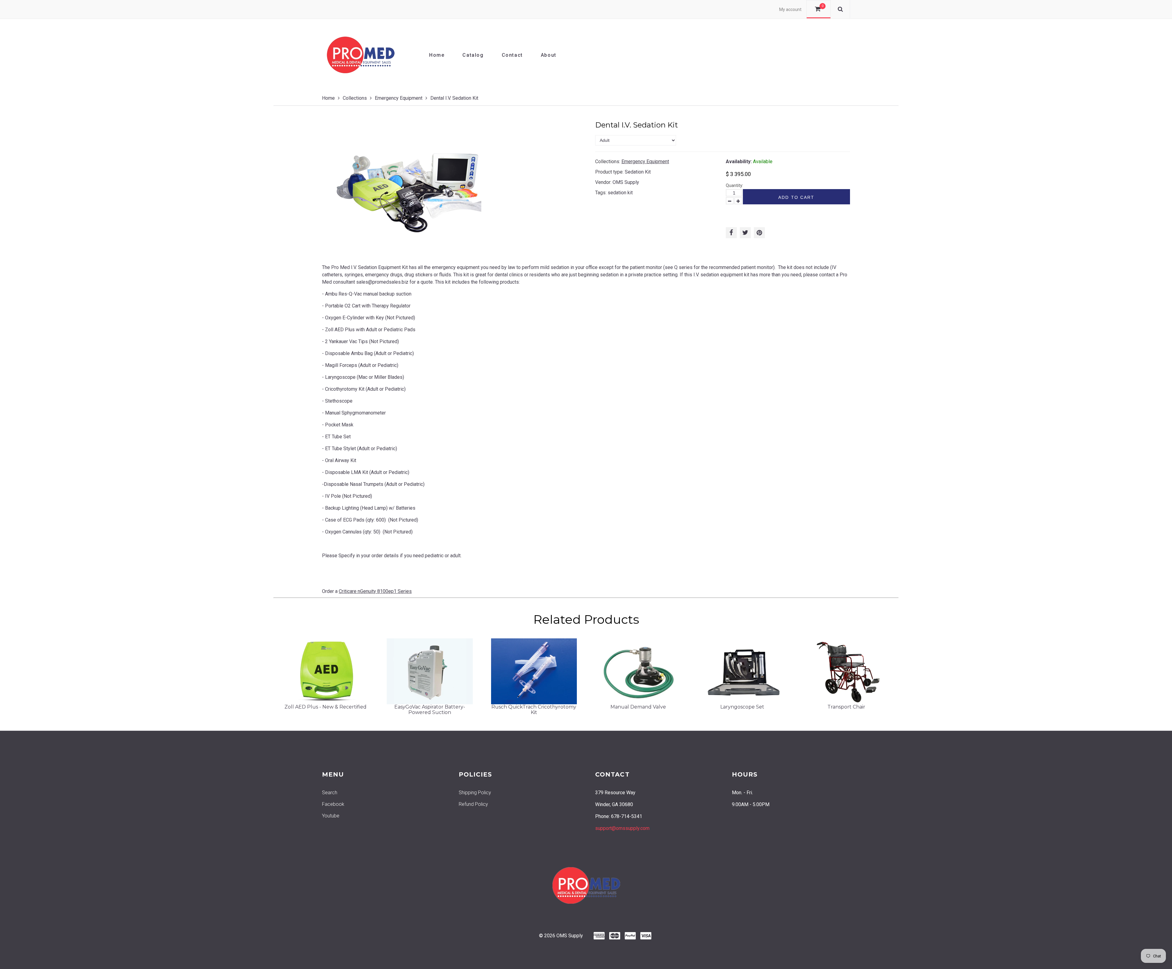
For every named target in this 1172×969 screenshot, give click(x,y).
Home (436, 55)
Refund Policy (473, 804)
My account (790, 9)
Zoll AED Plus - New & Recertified (325, 707)
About (548, 55)
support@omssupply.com (622, 828)
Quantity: (734, 185)
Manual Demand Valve (638, 707)
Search (329, 792)
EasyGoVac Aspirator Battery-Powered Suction (429, 709)
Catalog (472, 55)
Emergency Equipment (398, 98)
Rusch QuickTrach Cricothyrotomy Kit (533, 709)
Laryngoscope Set (742, 707)
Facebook (333, 804)
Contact (512, 55)
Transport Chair (846, 707)
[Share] (731, 232)
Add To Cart (796, 197)
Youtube (330, 816)
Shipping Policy (475, 792)
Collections (355, 98)
